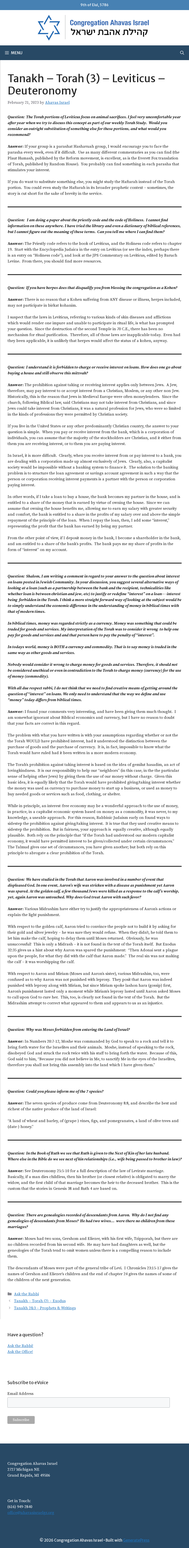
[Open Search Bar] (182, 52)
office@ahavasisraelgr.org (30, 1512)
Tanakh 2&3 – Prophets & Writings (45, 1308)
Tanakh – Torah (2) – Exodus (40, 1301)
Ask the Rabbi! (20, 1345)
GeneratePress (136, 1540)
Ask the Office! (20, 1351)
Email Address (20, 1393)
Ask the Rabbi (26, 1294)
